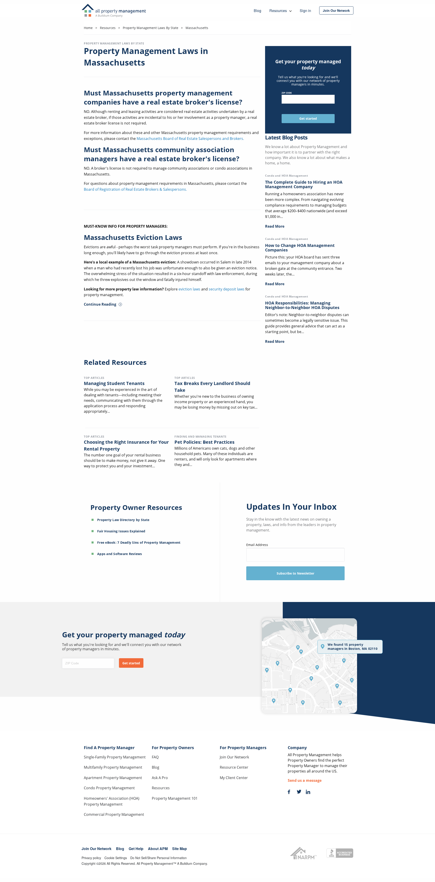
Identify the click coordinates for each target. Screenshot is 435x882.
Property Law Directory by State (123, 520)
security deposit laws (226, 289)
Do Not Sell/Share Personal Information (158, 857)
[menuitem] (336, 10)
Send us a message (304, 780)
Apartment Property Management (113, 777)
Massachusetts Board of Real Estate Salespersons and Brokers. (190, 138)
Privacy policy (91, 857)
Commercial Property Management (114, 814)
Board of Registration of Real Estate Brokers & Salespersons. (135, 189)
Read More (274, 226)
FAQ (155, 757)
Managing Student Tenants (114, 383)
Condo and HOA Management (286, 176)
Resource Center (234, 767)
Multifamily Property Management (113, 767)
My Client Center (234, 777)
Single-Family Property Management (115, 757)
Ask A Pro (160, 777)
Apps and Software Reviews (119, 554)
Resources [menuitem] (278, 10)
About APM (158, 848)
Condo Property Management (109, 787)
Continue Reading (100, 304)
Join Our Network (234, 757)
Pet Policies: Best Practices (204, 442)
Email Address (257, 545)
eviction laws (189, 289)
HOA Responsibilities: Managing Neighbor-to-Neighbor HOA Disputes (302, 305)
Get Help (136, 848)
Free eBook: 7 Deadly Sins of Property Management (138, 542)
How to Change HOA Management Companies (300, 248)
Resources (161, 787)
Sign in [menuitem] (305, 10)
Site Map (179, 848)
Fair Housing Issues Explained (121, 531)
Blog (155, 767)
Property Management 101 (175, 798)
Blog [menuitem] (257, 10)
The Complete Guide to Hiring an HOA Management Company (303, 184)
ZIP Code (287, 92)
